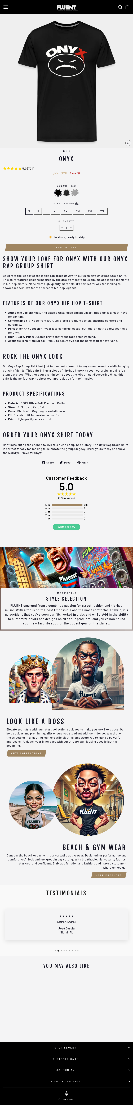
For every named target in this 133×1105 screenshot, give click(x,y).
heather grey (74, 192)
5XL (102, 211)
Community (65, 1070)
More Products (109, 875)
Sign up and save (66, 1081)
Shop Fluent (66, 1047)
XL (55, 211)
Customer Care (66, 1059)
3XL (78, 211)
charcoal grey (66, 192)
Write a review (66, 526)
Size (64, 203)
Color (66, 185)
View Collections (26, 753)
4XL (90, 211)
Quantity (66, 221)
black (58, 192)
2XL (66, 211)
